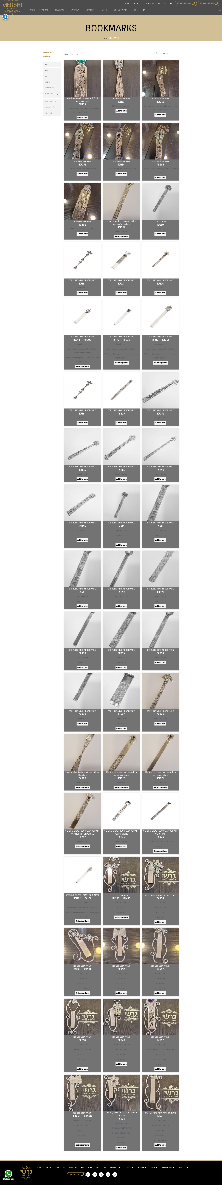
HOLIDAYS (59, 10)
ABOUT (136, 3)
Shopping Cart (50, 107)
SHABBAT (43, 10)
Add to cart (82, 117)
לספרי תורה (49, 101)
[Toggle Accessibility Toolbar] (5, 17)
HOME (127, 3)
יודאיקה (47, 82)
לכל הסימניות (160, 1064)
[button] (219, 10)
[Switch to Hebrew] (171, 3)
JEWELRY (90, 10)
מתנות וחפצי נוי (49, 94)
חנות (46, 64)
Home (105, 38)
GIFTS (104, 10)
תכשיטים (48, 88)
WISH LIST (162, 3)
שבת (46, 70)
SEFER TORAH (120, 10)
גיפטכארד (48, 113)
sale (135, 10)
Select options (121, 236)
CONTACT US (149, 3)
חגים (46, 76)
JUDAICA (75, 10)
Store (32, 10)
